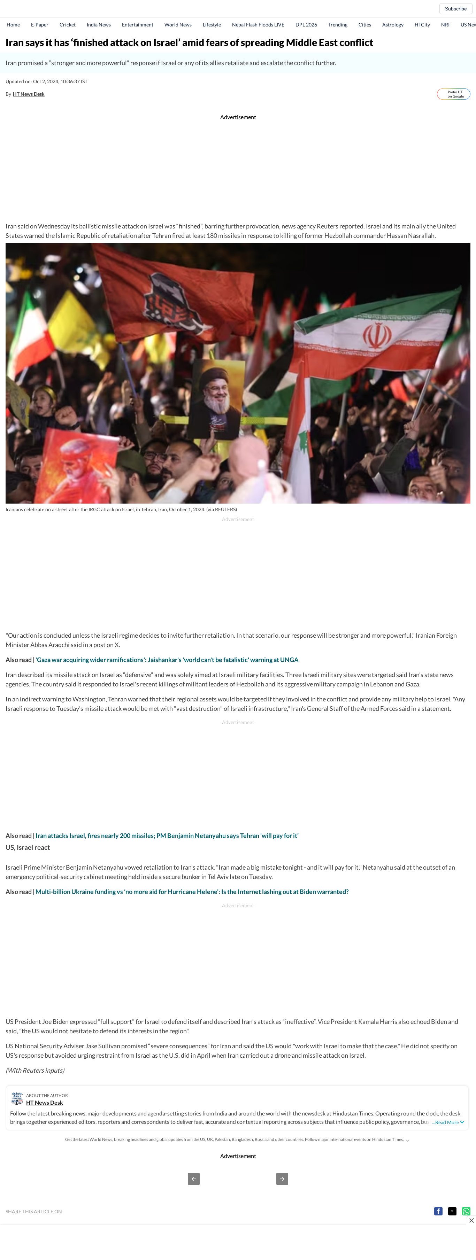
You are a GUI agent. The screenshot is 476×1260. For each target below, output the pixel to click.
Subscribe (456, 8)
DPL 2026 (306, 25)
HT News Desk (29, 94)
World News (178, 25)
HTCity (422, 25)
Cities (365, 25)
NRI (445, 25)
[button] (194, 1179)
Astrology (393, 25)
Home (13, 25)
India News (99, 25)
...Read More (445, 1122)
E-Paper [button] (39, 25)
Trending (337, 25)
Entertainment (137, 25)
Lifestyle (212, 25)
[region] (238, 171)
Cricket (68, 25)
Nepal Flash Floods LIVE (258, 25)
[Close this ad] (471, 1220)
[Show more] (407, 1139)
